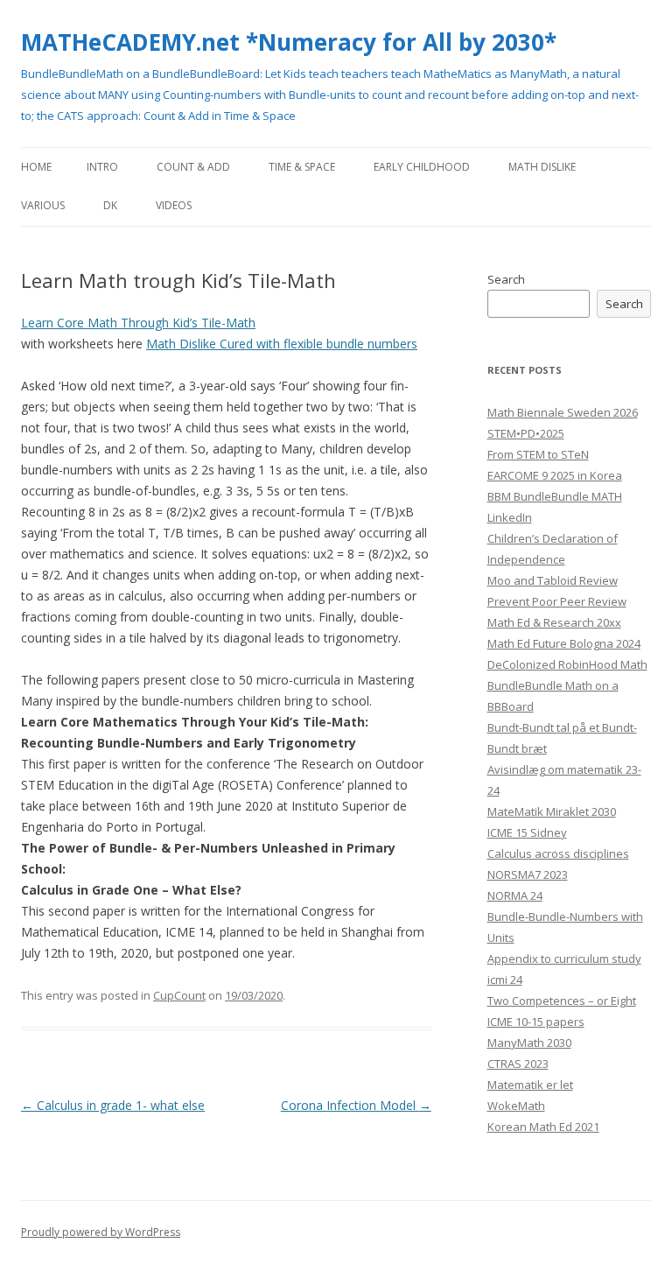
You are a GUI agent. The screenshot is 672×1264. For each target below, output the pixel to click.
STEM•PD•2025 (525, 433)
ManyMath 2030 (529, 1042)
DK (110, 205)
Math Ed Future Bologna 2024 (563, 643)
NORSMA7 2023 (527, 874)
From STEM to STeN (538, 454)
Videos (174, 205)
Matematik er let (530, 1084)
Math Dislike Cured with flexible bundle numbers (281, 343)
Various (43, 205)
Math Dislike (542, 166)
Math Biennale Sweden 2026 (562, 412)
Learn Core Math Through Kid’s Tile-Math (138, 322)
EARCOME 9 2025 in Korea (554, 475)
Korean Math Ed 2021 (543, 1126)
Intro (102, 166)
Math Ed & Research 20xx (554, 622)
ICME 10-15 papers (535, 1021)
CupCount (179, 995)
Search (506, 279)
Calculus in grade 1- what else (113, 1105)
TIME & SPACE (302, 166)
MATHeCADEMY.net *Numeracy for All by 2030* (288, 42)
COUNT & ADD (193, 166)
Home (36, 166)
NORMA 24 (514, 895)
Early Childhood (422, 166)
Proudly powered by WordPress (100, 1232)
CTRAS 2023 (518, 1063)
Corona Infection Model (356, 1105)
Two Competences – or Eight (561, 1000)
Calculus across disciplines (558, 853)
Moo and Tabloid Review (552, 580)
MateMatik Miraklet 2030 (551, 811)
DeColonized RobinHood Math (567, 664)
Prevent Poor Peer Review (556, 601)
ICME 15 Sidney (527, 832)
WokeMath (516, 1105)
